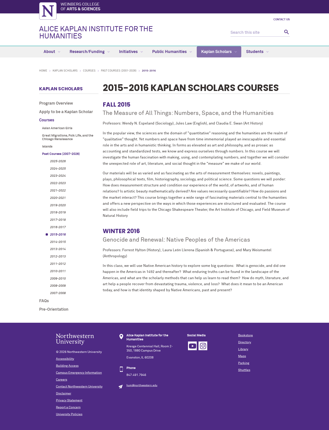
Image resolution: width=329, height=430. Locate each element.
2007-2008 (58, 293)
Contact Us (281, 19)
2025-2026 (58, 161)
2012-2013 (58, 256)
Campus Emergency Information (79, 372)
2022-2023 (58, 183)
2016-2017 (58, 227)
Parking (243, 363)
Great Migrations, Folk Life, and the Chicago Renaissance (67, 137)
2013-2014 (58, 249)
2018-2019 (58, 212)
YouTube (192, 345)
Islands (47, 146)
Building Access (67, 365)
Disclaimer (63, 393)
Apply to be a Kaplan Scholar (66, 112)
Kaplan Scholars (217, 52)
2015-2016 (58, 234)
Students (255, 52)
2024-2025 (58, 168)
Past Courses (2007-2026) (119, 71)
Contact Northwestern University (79, 386)
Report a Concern (68, 407)
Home (43, 71)
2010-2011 (58, 271)
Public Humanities (170, 52)
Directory (244, 342)
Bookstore (245, 335)
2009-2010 (58, 278)
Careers (61, 379)
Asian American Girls (57, 128)
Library (243, 349)
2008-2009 (58, 285)
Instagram (203, 345)
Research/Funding (87, 52)
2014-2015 (58, 242)
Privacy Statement (69, 400)
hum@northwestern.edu (141, 385)
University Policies (69, 414)
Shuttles (244, 370)
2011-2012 (58, 264)
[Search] (286, 33)
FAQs (44, 301)
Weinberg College (80, 6)
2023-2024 (58, 175)
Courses (89, 71)
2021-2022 (58, 190)
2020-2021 (58, 198)
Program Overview (56, 103)
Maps (242, 356)
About (50, 52)
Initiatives (129, 52)
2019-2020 (58, 205)
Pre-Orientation (53, 310)
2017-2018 (58, 219)
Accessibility (65, 358)
